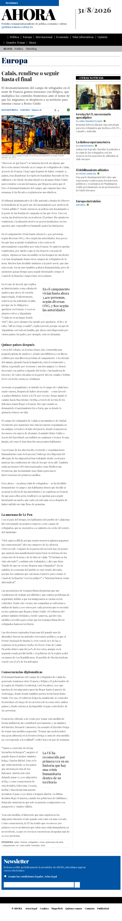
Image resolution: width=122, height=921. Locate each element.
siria (43, 845)
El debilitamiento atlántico (92, 170)
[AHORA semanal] (37, 14)
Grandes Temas (15, 42)
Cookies (44, 908)
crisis (42, 842)
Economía (62, 37)
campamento (9, 845)
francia (23, 842)
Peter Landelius (87, 173)
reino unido (25, 845)
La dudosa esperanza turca (93, 142)
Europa (27, 37)
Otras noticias (91, 78)
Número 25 (37, 109)
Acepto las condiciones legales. (26, 876)
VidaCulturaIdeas (83, 37)
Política (14, 37)
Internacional (44, 37)
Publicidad (103, 908)
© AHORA (17, 908)
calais (16, 842)
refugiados (33, 842)
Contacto (27, 27)
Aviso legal (50, 876)
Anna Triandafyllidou (90, 121)
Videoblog (31, 48)
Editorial (81, 205)
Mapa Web (57, 908)
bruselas (36, 845)
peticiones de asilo (54, 842)
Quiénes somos (10, 27)
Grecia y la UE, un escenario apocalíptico (93, 115)
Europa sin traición (88, 201)
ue (17, 845)
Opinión (102, 37)
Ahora (32, 42)
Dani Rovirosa (9, 109)
